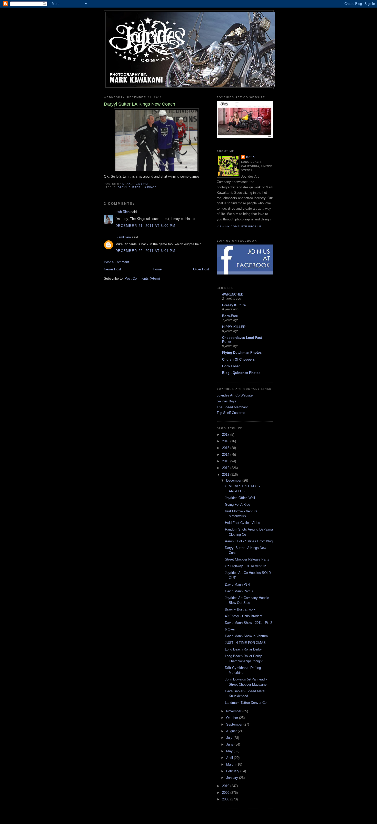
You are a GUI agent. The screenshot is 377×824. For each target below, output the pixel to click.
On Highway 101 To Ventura (245, 566)
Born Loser (231, 366)
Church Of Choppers (238, 359)
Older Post (201, 269)
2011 (226, 474)
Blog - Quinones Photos (241, 373)
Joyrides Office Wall (240, 498)
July (229, 738)
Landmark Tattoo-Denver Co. (246, 703)
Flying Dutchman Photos (242, 352)
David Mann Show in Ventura (246, 636)
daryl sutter (129, 187)
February (233, 771)
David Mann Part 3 (239, 591)
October (232, 718)
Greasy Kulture (234, 305)
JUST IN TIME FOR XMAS (245, 643)
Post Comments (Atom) (142, 278)
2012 (226, 468)
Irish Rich (122, 212)
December (234, 480)
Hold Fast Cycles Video (242, 523)
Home (157, 269)
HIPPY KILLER (233, 327)
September (234, 724)
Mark (250, 156)
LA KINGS (150, 187)
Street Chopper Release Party (247, 559)
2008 (226, 799)
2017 (226, 434)
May (230, 751)
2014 (226, 454)
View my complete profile (239, 226)
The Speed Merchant (232, 407)
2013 (226, 461)
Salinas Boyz (226, 401)
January (232, 778)
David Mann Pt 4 (237, 584)
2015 (226, 448)
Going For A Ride (237, 504)
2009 (226, 793)
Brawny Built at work (240, 609)
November (234, 711)
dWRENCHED (232, 294)
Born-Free (230, 316)
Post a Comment (116, 262)
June (230, 744)
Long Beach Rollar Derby (243, 649)
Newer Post (112, 269)
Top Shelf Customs (231, 413)
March (231, 764)
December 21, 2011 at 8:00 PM (145, 226)
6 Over (230, 629)
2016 (226, 441)
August (232, 731)
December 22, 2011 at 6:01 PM (145, 251)
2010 (226, 786)
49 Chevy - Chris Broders (243, 616)
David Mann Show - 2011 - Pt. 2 (248, 623)
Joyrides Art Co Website (235, 395)
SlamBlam (123, 237)
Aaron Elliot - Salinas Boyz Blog (249, 541)
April (230, 758)
